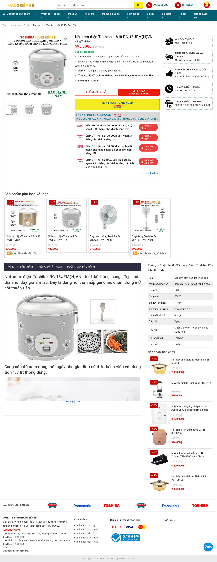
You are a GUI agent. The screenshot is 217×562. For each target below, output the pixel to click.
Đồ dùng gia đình (111, 14)
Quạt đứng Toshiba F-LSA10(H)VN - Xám (144, 238)
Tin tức (182, 14)
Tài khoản (187, 4)
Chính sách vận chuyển (86, 529)
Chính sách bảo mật (85, 525)
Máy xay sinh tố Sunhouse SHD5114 (191, 383)
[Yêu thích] (65, 38)
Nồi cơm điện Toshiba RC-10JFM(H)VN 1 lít (62, 238)
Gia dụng (89, 14)
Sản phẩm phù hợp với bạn (26, 194)
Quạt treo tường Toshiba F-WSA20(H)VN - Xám (105, 238)
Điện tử (150, 14)
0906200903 (161, 4)
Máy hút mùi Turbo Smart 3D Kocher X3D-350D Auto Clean (187, 455)
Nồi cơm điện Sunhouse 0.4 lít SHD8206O (188, 431)
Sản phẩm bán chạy (161, 352)
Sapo (132, 558)
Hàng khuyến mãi (201, 16)
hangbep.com (11, 529)
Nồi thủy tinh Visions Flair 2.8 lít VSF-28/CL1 (189, 478)
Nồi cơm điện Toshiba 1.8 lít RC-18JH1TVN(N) (24, 238)
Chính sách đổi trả (84, 533)
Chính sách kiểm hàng (86, 541)
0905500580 (19, 544)
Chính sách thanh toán (86, 537)
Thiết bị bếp (133, 14)
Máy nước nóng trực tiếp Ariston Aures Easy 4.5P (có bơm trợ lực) (189, 408)
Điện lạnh (166, 14)
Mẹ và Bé (72, 14)
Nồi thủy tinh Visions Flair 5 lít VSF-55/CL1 (191, 361)
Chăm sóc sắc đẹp (51, 14)
